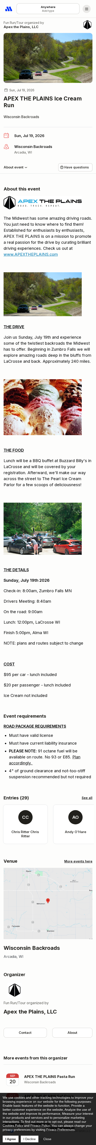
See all (87, 798)
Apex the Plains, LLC (21, 27)
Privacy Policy (40, 1125)
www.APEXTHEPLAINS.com (31, 254)
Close (47, 1139)
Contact (25, 1032)
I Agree (10, 1139)
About (72, 1032)
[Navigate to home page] (9, 8)
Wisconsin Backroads (21, 117)
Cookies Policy (13, 1125)
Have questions (76, 167)
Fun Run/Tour (13, 23)
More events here (78, 861)
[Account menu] (87, 9)
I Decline (29, 1139)
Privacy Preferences (60, 1129)
